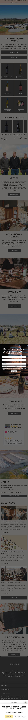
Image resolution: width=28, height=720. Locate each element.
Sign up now (14, 371)
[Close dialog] (27, 345)
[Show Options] (25, 366)
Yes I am (8, 716)
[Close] (25, 702)
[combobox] (20, 366)
